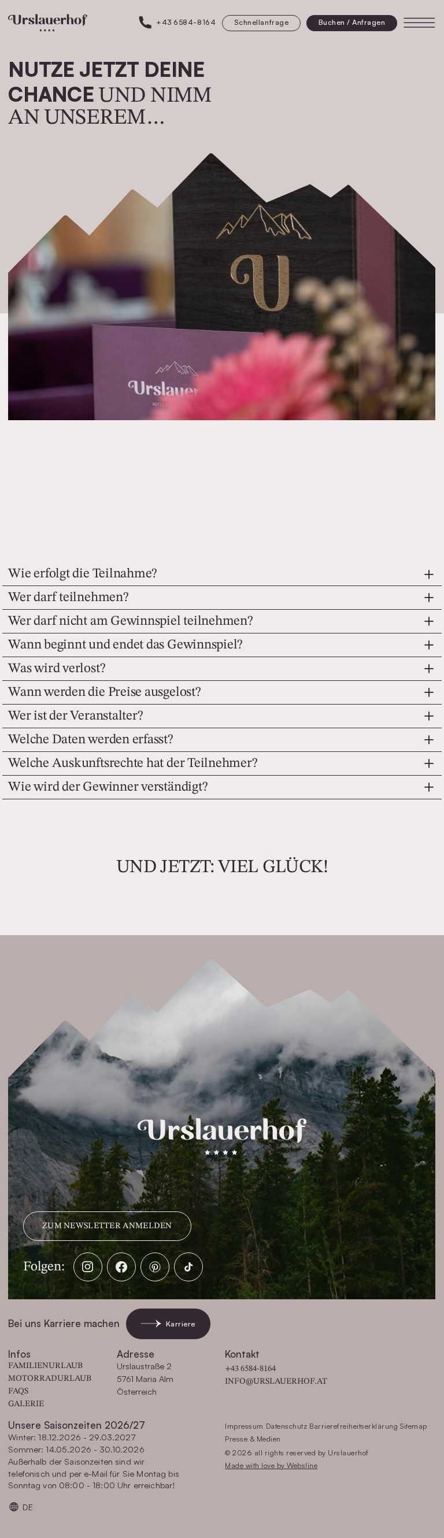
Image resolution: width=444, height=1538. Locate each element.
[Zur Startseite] (47, 23)
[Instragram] (87, 1266)
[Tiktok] (188, 1266)
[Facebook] (121, 1266)
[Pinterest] (154, 1266)
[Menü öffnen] (419, 23)
